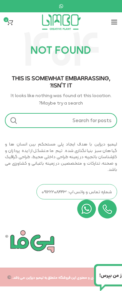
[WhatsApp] (61, 6)
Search (14, 120)
